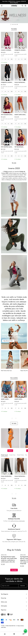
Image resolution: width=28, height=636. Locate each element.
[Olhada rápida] (10, 47)
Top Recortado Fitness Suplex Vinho (21, 147)
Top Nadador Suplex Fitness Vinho (7, 115)
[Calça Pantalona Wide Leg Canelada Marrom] (21, 72)
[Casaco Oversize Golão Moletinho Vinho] (7, 40)
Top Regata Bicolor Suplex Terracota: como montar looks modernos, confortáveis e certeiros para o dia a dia (9, 559)
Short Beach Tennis (8, 341)
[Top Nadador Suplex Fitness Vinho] (7, 104)
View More (14, 570)
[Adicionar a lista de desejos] (7, 47)
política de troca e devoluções (18, 521)
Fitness (10, 450)
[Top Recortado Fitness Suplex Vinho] (21, 137)
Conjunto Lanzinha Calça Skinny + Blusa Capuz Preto (7, 82)
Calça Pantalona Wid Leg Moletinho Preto (6, 476)
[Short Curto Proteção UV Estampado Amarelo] (21, 389)
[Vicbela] (14, 5)
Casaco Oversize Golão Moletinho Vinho (6, 50)
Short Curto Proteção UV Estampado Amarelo (20, 399)
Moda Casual (4, 455)
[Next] (16, 418)
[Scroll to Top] (25, 628)
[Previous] (12, 418)
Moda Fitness (20, 455)
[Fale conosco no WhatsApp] (25, 631)
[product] (5, 634)
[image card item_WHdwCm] (10, 438)
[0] (25, 5)
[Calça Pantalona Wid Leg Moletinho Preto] (7, 466)
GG (11, 59)
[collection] (14, 634)
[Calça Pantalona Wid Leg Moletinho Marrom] (21, 466)
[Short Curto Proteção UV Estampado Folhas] (7, 389)
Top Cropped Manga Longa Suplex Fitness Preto (7, 147)
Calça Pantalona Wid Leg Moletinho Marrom (20, 476)
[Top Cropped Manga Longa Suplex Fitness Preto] (7, 137)
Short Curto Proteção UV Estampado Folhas (6, 399)
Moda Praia (12, 455)
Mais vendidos (14, 378)
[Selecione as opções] (5, 47)
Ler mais (3, 564)
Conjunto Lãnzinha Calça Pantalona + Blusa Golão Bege (20, 50)
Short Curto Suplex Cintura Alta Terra (20, 115)
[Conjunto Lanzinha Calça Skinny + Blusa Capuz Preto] (7, 72)
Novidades (14, 29)
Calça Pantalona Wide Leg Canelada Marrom (20, 82)
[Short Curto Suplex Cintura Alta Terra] (21, 104)
